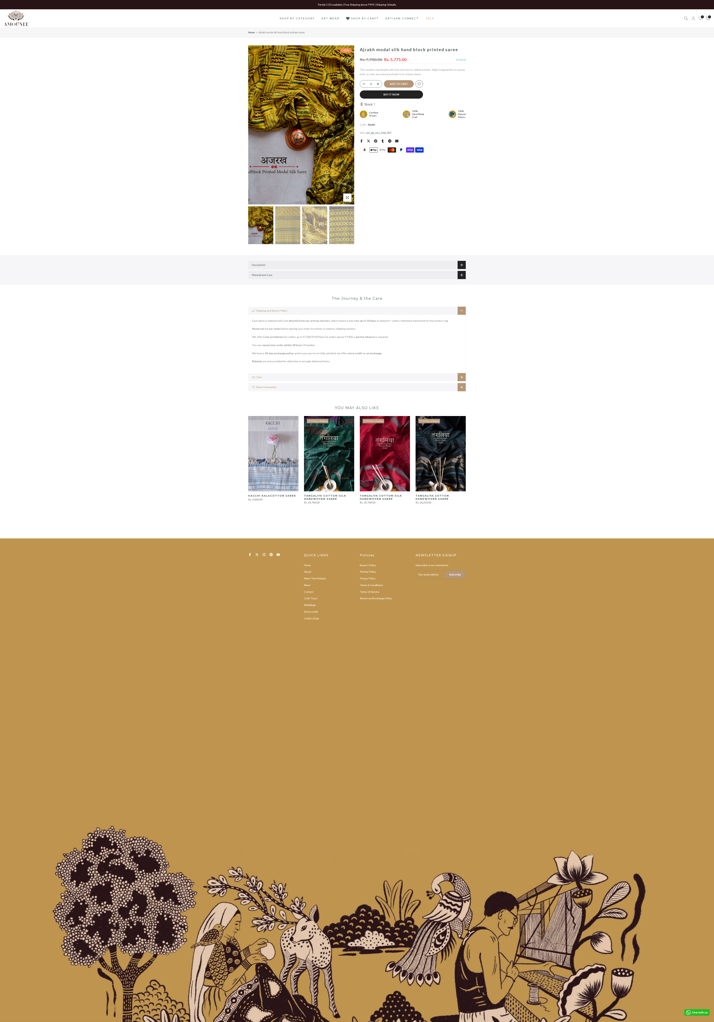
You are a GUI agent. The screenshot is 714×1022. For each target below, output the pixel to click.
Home (251, 32)
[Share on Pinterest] (375, 141)
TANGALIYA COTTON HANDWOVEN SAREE (432, 497)
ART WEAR (330, 18)
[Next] (347, 125)
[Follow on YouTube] (278, 554)
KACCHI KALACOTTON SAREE (272, 495)
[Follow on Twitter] (257, 554)
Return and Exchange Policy (376, 598)
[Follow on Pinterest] (271, 554)
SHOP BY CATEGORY (297, 18)
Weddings (310, 605)
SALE (430, 18)
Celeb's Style (311, 618)
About (307, 571)
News (307, 585)
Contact (309, 591)
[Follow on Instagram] (264, 554)
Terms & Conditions (371, 585)
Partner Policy (368, 571)
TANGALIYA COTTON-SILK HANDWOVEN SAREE (325, 497)
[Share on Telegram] (389, 141)
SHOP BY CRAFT (365, 18)
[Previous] (254, 125)
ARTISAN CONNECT (402, 18)
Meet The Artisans (315, 578)
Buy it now (391, 94)
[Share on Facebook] (361, 141)
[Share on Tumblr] (382, 141)
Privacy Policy (368, 578)
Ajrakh (371, 124)
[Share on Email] (396, 141)
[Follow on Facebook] (250, 554)
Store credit (311, 611)
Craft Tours (311, 598)
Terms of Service (369, 591)
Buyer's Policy (368, 565)
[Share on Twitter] (368, 141)
